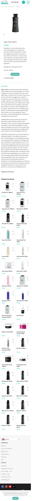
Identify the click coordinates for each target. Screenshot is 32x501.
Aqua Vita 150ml (6, 240)
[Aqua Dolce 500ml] (8, 265)
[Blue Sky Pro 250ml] (23, 390)
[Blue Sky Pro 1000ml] (8, 404)
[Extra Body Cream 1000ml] (8, 359)
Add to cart (15, 74)
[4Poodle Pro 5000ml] (23, 203)
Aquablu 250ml (6, 300)
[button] (13, 184)
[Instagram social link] (6, 486)
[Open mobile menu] (28, 2)
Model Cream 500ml (7, 332)
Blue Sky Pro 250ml (22, 396)
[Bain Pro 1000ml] (23, 404)
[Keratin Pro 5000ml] (8, 186)
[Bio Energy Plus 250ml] (23, 419)
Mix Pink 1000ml (21, 348)
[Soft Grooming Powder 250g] (23, 326)
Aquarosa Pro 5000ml (8, 209)
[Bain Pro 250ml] (8, 419)
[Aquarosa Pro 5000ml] (8, 203)
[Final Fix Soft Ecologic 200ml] (8, 342)
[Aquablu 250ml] (8, 294)
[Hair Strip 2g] (23, 309)
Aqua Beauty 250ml (22, 256)
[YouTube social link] (10, 486)
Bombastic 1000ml (7, 381)
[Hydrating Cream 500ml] (23, 359)
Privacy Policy (5, 454)
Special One (7, 6)
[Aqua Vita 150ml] (8, 234)
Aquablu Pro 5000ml (22, 286)
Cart (2, 460)
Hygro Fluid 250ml (7, 396)
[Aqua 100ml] (8, 250)
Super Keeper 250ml (22, 381)
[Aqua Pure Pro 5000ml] (23, 186)
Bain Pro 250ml (6, 425)
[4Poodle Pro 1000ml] (8, 217)
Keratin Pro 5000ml (7, 192)
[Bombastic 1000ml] (8, 375)
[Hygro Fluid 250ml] (8, 390)
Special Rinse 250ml (22, 300)
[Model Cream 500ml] (8, 326)
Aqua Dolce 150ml (22, 271)
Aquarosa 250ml (6, 286)
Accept (15, 498)
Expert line (12, 6)
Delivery (3, 446)
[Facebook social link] (2, 486)
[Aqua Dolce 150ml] (23, 265)
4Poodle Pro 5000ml (22, 209)
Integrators (18, 6)
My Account (4, 451)
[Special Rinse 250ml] (23, 294)
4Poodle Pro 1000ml (7, 223)
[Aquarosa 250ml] (8, 280)
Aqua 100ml (5, 256)
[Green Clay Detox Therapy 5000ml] (8, 309)
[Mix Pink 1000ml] (23, 342)
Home (2, 6)
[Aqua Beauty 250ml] (23, 250)
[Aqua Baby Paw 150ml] (23, 234)
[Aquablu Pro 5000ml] (23, 280)
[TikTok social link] (13, 486)
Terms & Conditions (6, 448)
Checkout (3, 457)
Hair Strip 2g (20, 315)
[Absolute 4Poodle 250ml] (23, 217)
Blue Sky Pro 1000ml (8, 410)
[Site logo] (4, 2)
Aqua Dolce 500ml (7, 271)
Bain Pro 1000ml (21, 410)
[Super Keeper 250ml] (23, 375)
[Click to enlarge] (4, 34)
